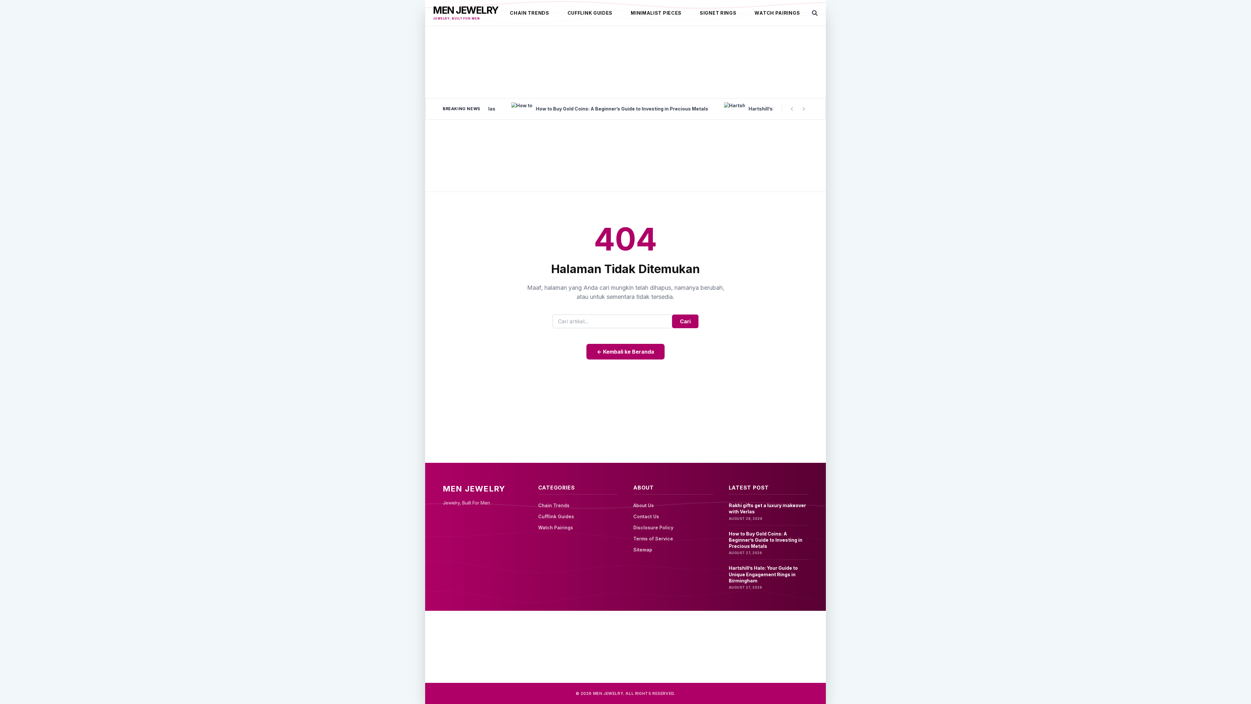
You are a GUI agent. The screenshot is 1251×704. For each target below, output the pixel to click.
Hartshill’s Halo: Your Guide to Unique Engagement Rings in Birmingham (763, 574)
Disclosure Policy (653, 527)
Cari (685, 321)
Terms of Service (653, 538)
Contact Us (646, 516)
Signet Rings (718, 13)
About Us (643, 505)
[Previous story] (792, 108)
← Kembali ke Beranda (625, 351)
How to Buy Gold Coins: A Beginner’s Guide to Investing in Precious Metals (765, 540)
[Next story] (803, 108)
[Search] (815, 13)
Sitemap (642, 549)
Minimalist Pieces (656, 13)
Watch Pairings (777, 13)
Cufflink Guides (590, 13)
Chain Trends (529, 13)
